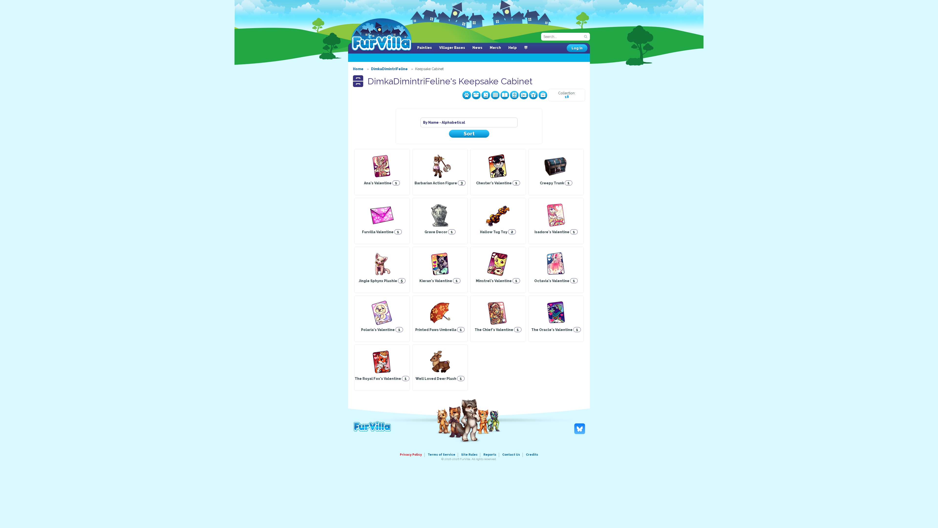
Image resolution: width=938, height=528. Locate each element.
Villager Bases (452, 48)
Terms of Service (441, 454)
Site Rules (469, 454)
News (477, 48)
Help (512, 48)
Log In (577, 48)
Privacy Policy (411, 454)
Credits (532, 454)
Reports (489, 454)
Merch (495, 48)
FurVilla (381, 35)
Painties (424, 48)
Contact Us (511, 454)
